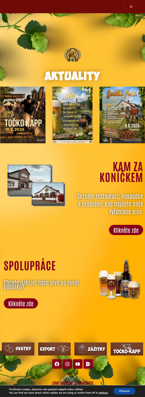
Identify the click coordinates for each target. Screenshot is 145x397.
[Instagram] (67, 364)
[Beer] (88, 364)
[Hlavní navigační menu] (131, 6)
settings (103, 393)
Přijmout (124, 391)
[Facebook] (57, 364)
